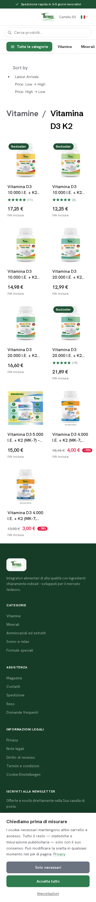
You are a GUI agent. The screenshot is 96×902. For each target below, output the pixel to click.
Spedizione (15, 695)
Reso (10, 703)
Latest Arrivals (27, 77)
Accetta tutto (48, 881)
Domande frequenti (22, 712)
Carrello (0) (67, 17)
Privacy (59, 854)
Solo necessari (48, 867)
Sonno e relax (17, 641)
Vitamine (65, 46)
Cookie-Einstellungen (23, 774)
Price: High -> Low (30, 92)
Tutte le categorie (32, 46)
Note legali (15, 748)
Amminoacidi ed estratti (26, 633)
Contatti (13, 686)
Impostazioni (48, 893)
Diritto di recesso (20, 757)
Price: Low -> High (30, 84)
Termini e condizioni (22, 765)
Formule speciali (19, 650)
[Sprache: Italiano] (84, 17)
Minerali (12, 624)
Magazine (14, 678)
